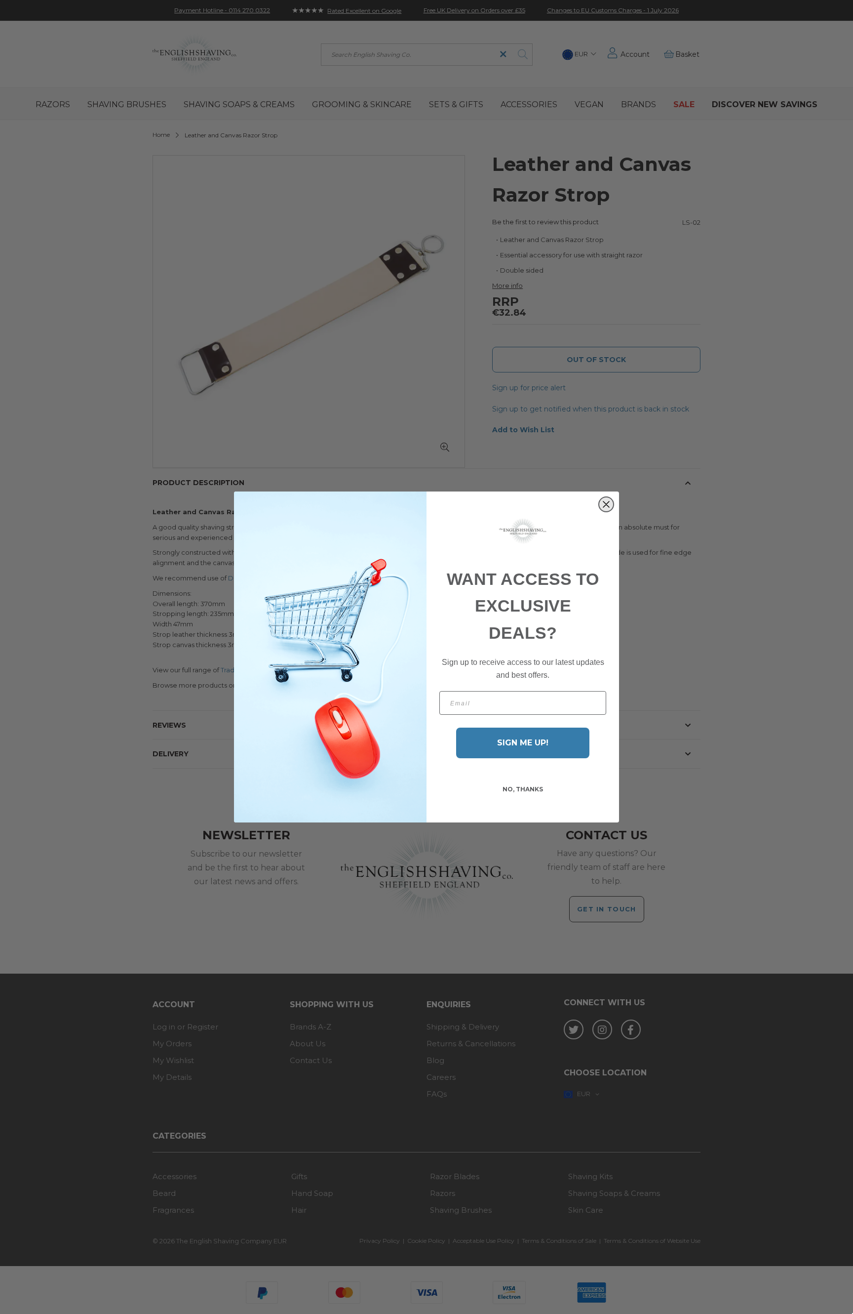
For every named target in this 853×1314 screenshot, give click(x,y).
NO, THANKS (523, 789)
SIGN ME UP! (522, 742)
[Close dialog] (606, 504)
